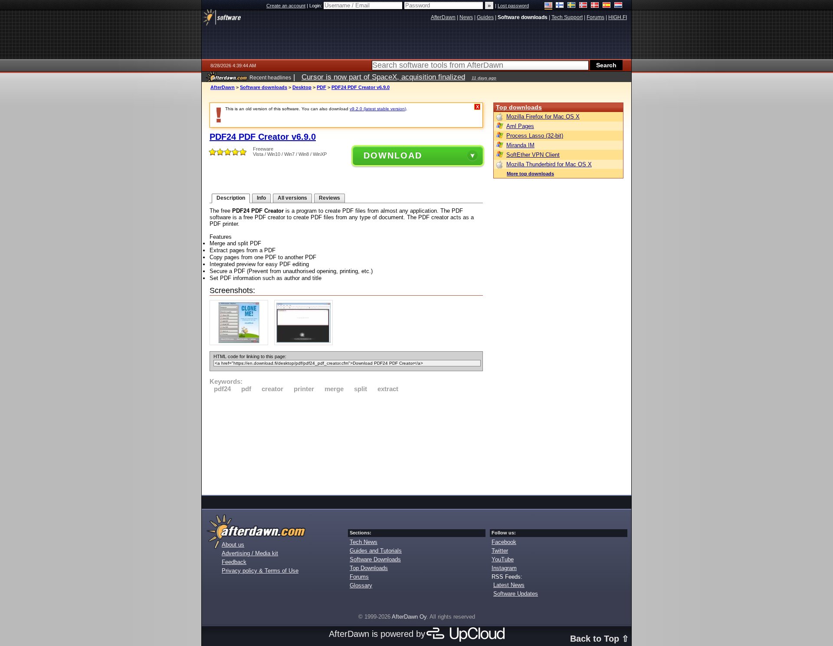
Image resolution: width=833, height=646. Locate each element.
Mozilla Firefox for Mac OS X (543, 116)
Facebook (504, 542)
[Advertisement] (346, 442)
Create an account (285, 5)
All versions (292, 198)
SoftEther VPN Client (533, 155)
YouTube (503, 559)
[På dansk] (595, 6)
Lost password (513, 5)
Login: (316, 5)
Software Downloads (375, 559)
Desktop (302, 87)
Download (393, 155)
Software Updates (515, 593)
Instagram (504, 568)
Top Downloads (369, 568)
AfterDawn (222, 87)
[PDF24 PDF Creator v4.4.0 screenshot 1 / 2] (241, 343)
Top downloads (519, 107)
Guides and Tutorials (376, 550)
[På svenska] (571, 6)
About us (233, 544)
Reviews (329, 198)
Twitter (500, 550)
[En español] (607, 6)
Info (261, 198)
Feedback (234, 562)
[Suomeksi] (560, 6)
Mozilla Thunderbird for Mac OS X (549, 164)
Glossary (361, 585)
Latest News (509, 585)
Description (230, 198)
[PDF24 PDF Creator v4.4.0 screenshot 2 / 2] (305, 343)
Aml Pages (520, 126)
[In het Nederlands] (618, 6)
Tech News (363, 542)
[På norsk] (583, 6)
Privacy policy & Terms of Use (260, 570)
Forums (359, 576)
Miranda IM (520, 145)
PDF (321, 87)
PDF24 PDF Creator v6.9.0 (360, 87)
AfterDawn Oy (409, 616)
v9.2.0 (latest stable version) (378, 108)
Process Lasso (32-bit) (534, 135)
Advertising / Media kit (250, 553)
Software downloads (263, 87)
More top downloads (530, 173)
